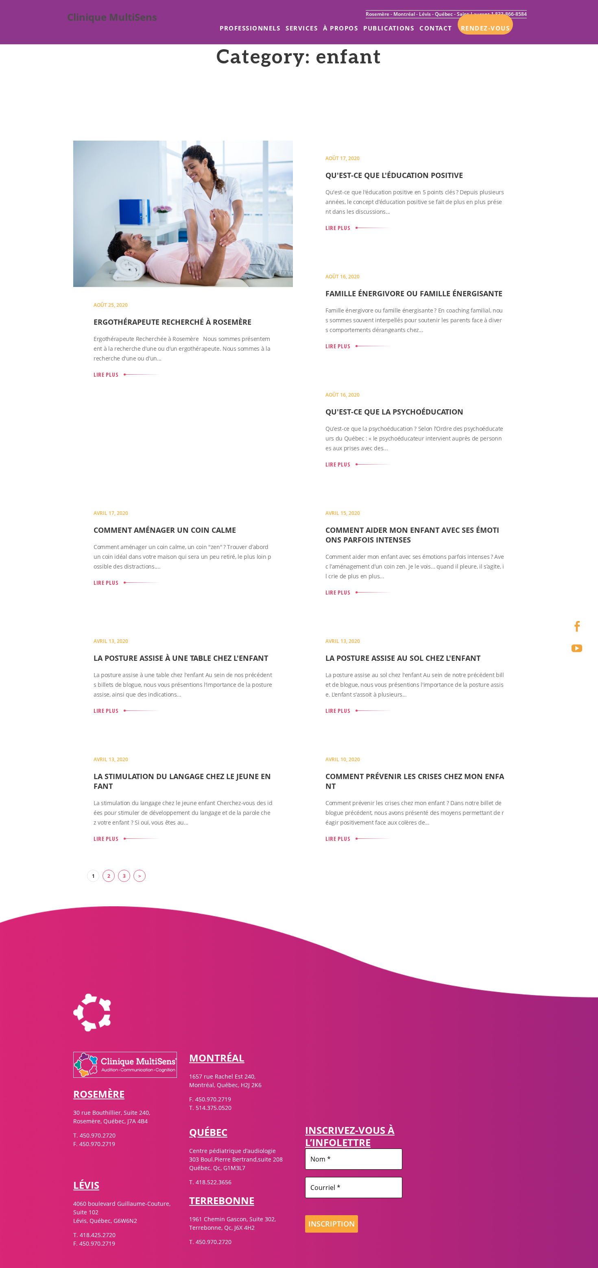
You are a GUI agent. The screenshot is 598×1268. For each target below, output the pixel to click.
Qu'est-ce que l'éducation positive (394, 175)
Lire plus (106, 374)
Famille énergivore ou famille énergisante (413, 293)
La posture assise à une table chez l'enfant (181, 658)
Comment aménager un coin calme (165, 530)
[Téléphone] (576, 604)
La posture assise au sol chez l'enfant (402, 658)
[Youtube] (576, 648)
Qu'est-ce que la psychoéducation (394, 412)
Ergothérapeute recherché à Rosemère (172, 322)
